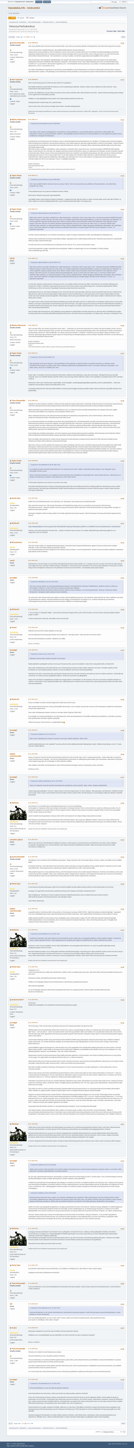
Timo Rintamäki (18, 400)
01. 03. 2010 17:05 (33, 1265)
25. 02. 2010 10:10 (33, 777)
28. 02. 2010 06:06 (33, 1124)
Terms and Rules (116, 1444)
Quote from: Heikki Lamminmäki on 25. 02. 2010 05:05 (46, 781)
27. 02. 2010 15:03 (33, 967)
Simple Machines (21, 1443)
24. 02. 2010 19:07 (33, 560)
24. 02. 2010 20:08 (33, 577)
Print (123, 37)
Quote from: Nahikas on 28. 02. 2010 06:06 (43, 1165)
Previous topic (112, 31)
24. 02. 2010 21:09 (33, 609)
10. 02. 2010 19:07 (33, 498)
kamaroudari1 (18, 999)
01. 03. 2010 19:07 (33, 1283)
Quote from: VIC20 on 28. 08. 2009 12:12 (43, 357)
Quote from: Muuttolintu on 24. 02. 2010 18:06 (44, 582)
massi (14, 627)
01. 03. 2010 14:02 (33, 1228)
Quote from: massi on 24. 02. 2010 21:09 (42, 654)
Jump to (98, 1432)
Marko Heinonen (19, 119)
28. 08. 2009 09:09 (33, 42)
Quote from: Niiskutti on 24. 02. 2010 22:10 (43, 734)
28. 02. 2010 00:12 (33, 1022)
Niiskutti (15, 523)
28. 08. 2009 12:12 (33, 119)
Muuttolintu (17, 542)
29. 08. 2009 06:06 (33, 460)
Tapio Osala (16, 175)
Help (109, 1444)
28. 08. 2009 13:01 (33, 325)
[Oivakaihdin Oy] (11, 99)
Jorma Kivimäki (18, 43)
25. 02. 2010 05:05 (33, 754)
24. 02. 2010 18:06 (33, 523)
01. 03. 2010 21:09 (33, 1379)
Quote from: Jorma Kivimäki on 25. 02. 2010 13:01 (45, 934)
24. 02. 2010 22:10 (33, 650)
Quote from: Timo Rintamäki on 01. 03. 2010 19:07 (45, 1308)
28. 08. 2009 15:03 (33, 400)
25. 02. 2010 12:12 (33, 803)
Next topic (121, 31)
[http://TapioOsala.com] (11, 190)
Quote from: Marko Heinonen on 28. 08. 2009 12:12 (46, 213)
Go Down (12, 37)
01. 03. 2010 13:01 (33, 1160)
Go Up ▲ (124, 1444)
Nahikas (15, 803)
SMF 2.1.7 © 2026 (11, 1443)
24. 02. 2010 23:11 (33, 730)
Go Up (10, 1423)
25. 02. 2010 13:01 (33, 839)
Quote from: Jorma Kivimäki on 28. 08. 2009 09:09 (45, 123)
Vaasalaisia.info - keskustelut (24, 7)
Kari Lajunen (17, 79)
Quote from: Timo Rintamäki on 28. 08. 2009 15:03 (45, 465)
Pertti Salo (16, 498)
